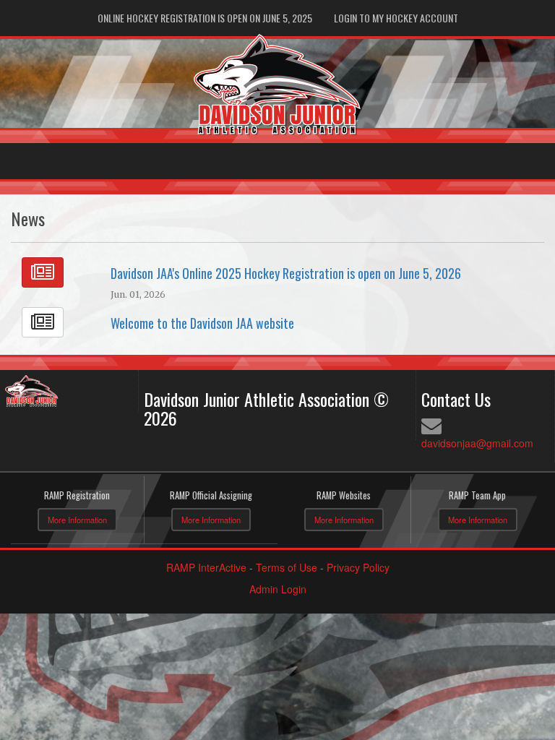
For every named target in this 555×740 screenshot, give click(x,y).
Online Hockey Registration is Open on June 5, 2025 (205, 17)
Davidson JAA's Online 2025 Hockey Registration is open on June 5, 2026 (286, 273)
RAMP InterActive (206, 567)
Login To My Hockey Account (396, 17)
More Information (77, 519)
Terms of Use (286, 567)
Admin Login (277, 589)
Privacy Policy (358, 567)
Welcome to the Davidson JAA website (202, 323)
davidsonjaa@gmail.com (477, 443)
